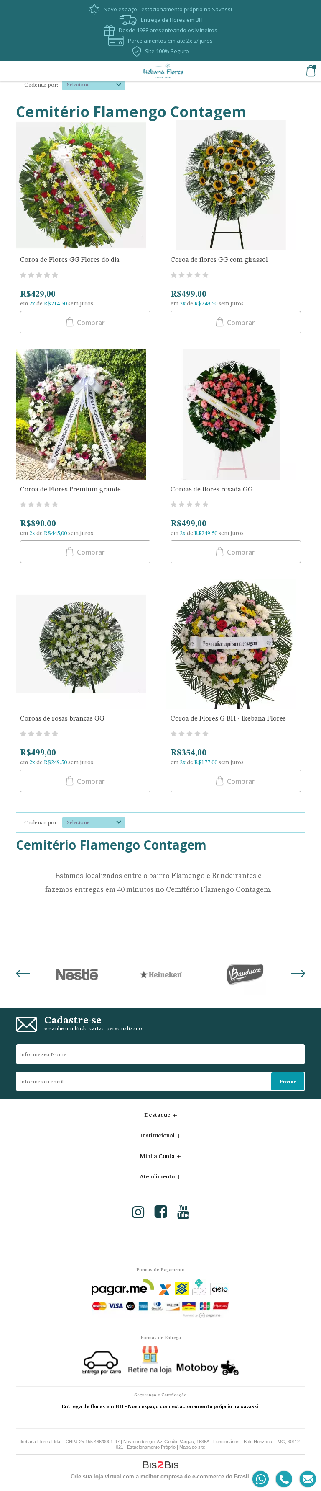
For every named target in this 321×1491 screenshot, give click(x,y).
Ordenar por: (41, 85)
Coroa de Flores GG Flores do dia (70, 260)
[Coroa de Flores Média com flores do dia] (235, 645)
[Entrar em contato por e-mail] (306, 1479)
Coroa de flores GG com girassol (219, 260)
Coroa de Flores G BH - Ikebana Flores (228, 719)
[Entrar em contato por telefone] (283, 1479)
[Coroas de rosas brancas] (85, 645)
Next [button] (298, 974)
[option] (77, 974)
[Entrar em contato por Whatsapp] (261, 1479)
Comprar (90, 322)
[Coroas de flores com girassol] (235, 186)
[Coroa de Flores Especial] (85, 186)
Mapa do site (192, 1447)
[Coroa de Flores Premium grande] (85, 415)
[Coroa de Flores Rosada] (235, 415)
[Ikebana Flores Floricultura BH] (162, 70)
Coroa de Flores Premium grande (70, 489)
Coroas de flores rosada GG (212, 489)
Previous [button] (23, 974)
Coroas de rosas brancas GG (62, 719)
